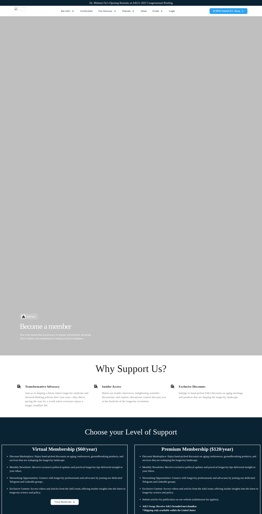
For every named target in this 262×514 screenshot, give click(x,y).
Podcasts (126, 11)
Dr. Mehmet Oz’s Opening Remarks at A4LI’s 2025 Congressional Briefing (131, 2)
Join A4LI (65, 11)
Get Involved (86, 11)
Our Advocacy (105, 11)
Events (156, 11)
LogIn (172, 11)
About (143, 11)
